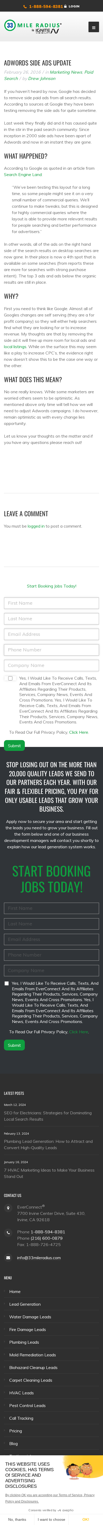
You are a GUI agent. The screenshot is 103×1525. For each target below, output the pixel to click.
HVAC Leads (21, 1392)
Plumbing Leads (24, 1342)
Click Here (78, 732)
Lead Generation (25, 1304)
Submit (14, 745)
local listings (15, 346)
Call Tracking (21, 1418)
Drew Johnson (41, 78)
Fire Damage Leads (27, 1329)
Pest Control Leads (27, 1405)
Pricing (15, 1430)
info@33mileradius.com (39, 1257)
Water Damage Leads (30, 1316)
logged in (36, 526)
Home (15, 1291)
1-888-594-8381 (46, 6)
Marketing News (66, 72)
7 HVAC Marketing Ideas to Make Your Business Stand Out (49, 1173)
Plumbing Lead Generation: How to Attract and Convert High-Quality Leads (48, 1144)
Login (74, 6)
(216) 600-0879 (47, 1238)
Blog (13, 1443)
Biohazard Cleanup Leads (33, 1367)
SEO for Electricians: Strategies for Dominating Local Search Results (48, 1116)
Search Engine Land (23, 174)
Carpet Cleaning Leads (30, 1380)
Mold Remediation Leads (32, 1354)
